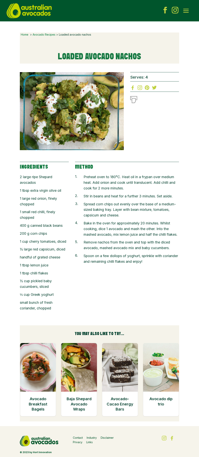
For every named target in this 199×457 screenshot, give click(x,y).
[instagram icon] (175, 10)
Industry (92, 437)
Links (89, 442)
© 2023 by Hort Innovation (36, 452)
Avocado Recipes (44, 34)
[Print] (133, 99)
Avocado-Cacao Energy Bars (120, 404)
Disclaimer (107, 437)
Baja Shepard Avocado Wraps (79, 404)
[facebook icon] (165, 10)
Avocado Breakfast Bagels (38, 404)
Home (24, 34)
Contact (78, 437)
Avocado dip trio (161, 401)
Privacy (77, 442)
